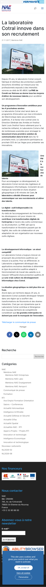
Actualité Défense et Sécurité (17, 416)
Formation (8, 394)
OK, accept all (23, 568)
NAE (4, 369)
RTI (3, 398)
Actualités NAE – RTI (13, 427)
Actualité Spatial (11, 423)
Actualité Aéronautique (14, 408)
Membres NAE (16, 40)
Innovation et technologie (15, 434)
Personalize (23, 577)
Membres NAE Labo (14, 379)
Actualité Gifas (10, 419)
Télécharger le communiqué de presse (19, 322)
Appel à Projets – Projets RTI (16, 431)
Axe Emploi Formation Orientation (19, 400)
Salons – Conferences (13, 404)
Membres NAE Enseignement (18, 382)
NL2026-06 (7, 453)
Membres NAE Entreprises (17, 375)
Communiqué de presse (14, 390)
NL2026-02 (7, 450)
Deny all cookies (23, 573)
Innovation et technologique (16, 442)
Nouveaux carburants (11, 446)
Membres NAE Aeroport (16, 386)
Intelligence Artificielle (13, 412)
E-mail (5, 529)
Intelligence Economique (14, 438)
